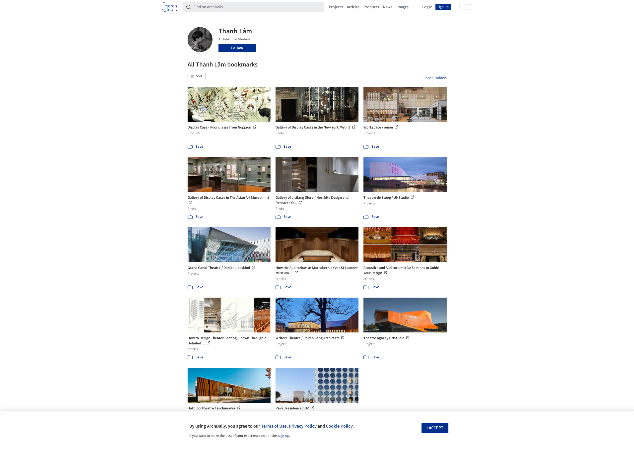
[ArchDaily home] (170, 7)
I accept (434, 428)
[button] (197, 76)
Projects (336, 7)
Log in (427, 7)
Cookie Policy (339, 426)
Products (371, 7)
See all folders (436, 78)
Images (402, 7)
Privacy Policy (303, 426)
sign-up (283, 435)
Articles (353, 7)
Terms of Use (273, 426)
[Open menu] (469, 7)
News (387, 7)
